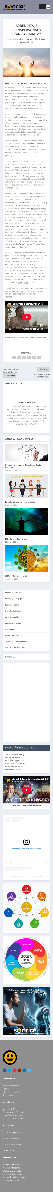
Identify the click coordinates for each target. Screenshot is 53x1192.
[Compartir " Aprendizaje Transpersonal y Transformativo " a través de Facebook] (14, 357)
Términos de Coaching (14, 754)
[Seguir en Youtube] (19, 1070)
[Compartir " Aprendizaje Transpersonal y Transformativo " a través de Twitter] (19, 357)
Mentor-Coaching (12, 617)
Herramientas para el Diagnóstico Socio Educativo (23, 466)
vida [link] (19, 99)
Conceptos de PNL (13, 757)
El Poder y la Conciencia (16, 539)
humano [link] (30, 202)
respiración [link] (10, 297)
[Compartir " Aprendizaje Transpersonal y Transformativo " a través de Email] (33, 357)
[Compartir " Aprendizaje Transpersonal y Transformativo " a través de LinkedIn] (28, 357)
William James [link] (28, 143)
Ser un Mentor (9, 1095)
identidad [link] (30, 90)
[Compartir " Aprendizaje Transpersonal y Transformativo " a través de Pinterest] (24, 357)
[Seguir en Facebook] (5, 1070)
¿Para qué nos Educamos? (13, 1118)
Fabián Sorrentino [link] (38, 338)
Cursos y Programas (11, 1132)
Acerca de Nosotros (11, 1085)
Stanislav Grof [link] (23, 117)
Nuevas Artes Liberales (12, 1144)
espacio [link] (36, 135)
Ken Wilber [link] (20, 244)
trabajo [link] (8, 170)
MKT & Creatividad (13, 623)
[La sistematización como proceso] (26, 486)
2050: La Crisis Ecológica (16, 576)
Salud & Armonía (12, 635)
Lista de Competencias (15, 760)
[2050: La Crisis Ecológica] (26, 558)
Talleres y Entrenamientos (16, 641)
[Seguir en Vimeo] (29, 1070)
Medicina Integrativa (14, 769)
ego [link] (45, 132)
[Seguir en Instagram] (15, 1070)
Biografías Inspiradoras (12, 1115)
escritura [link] (9, 143)
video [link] (33, 288)
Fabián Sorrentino (25, 39)
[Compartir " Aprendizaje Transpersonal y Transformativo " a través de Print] (38, 357)
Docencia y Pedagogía (14, 766)
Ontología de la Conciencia (14, 1112)
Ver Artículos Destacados (15, 648)
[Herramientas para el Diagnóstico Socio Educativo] (26, 452)
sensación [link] (9, 129)
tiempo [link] (26, 135)
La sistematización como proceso (20, 502)
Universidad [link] (23, 282)
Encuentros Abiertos (11, 1138)
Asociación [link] (9, 264)
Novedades (10, 629)
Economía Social (26, 42)
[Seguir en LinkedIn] (24, 1070)
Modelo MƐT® (9, 1109)
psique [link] (27, 99)
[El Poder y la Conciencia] (26, 521)
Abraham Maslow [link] (38, 208)
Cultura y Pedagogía (13, 599)
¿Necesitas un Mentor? (12, 1092)
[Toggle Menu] (42, 7)
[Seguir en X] (10, 1070)
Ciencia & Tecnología (14, 592)
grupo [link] (34, 123)
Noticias (6, 1088)
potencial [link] (22, 202)
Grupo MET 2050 (10, 1150)
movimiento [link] (10, 202)
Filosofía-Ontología (13, 611)
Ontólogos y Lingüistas (15, 763)
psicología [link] (9, 155)
